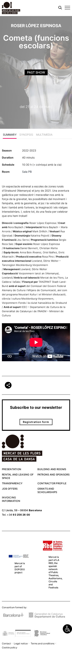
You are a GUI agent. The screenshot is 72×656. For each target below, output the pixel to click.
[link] (67, 628)
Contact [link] (6, 643)
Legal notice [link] (21, 643)
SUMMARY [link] (10, 134)
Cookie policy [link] (9, 647)
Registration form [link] (36, 422)
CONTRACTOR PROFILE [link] (52, 483)
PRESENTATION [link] (11, 469)
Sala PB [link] (27, 171)
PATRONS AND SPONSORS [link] (53, 474)
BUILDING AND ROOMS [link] (51, 469)
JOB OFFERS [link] (10, 488)
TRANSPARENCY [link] (12, 483)
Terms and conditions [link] (42, 643)
